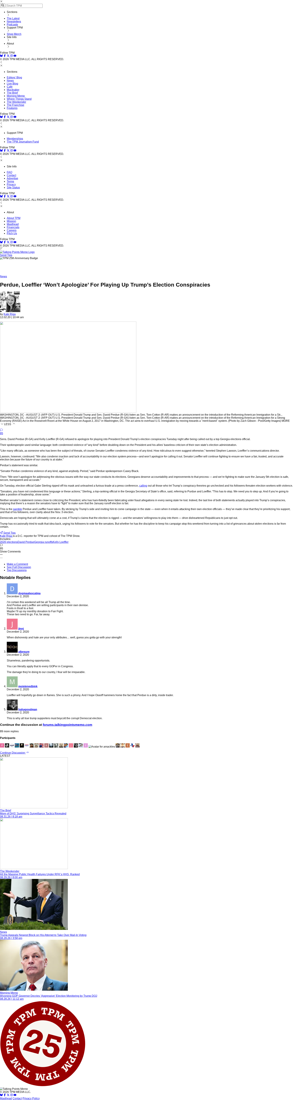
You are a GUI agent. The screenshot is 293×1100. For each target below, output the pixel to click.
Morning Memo (16, 95)
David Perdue (26, 542)
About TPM (13, 218)
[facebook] (4, 56)
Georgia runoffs (43, 542)
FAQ (9, 172)
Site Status (13, 187)
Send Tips (6, 255)
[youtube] (15, 56)
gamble (17, 509)
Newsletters (14, 21)
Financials (13, 227)
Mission (11, 221)
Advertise (12, 178)
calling (143, 485)
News (10, 80)
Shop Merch (14, 34)
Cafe (10, 86)
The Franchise (15, 105)
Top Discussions (17, 570)
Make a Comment (17, 564)
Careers (11, 230)
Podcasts (12, 24)
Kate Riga (10, 314)
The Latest (13, 18)
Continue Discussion (13, 752)
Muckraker (13, 89)
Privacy (11, 184)
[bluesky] (1, 56)
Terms (10, 181)
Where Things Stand (19, 98)
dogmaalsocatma (29, 593)
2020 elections (9, 542)
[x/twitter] (8, 56)
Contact (11, 175)
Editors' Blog (14, 77)
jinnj (21, 628)
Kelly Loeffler (61, 542)
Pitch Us (12, 233)
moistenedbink (27, 686)
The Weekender (16, 102)
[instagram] (11, 56)
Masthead (13, 224)
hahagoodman (27, 709)
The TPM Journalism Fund (23, 141)
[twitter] (8, 1095)
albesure (24, 651)
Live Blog (12, 83)
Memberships (15, 138)
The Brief (12, 92)
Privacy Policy (31, 1098)
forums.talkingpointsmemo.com (67, 724)
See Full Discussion (19, 567)
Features (12, 108)
